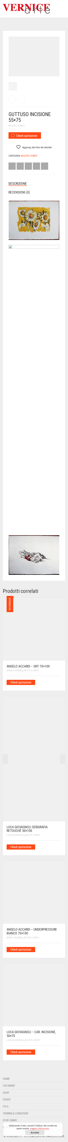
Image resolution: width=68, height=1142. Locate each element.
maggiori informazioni (39, 1128)
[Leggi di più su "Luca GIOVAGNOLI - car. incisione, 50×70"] (60, 1052)
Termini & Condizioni (15, 1113)
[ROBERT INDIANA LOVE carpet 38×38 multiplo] (12, 99)
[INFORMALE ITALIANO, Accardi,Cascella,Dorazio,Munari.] (22, 99)
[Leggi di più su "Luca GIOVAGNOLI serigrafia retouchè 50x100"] (60, 847)
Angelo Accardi (14, 670)
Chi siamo (9, 1085)
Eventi (7, 1099)
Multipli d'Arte (16, 125)
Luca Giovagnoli (15, 835)
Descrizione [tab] (17, 184)
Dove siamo (10, 1120)
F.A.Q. (6, 1106)
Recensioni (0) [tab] (19, 192)
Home (6, 1079)
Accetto (35, 1132)
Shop (6, 1092)
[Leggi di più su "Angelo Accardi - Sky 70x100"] (60, 682)
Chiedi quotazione (26, 136)
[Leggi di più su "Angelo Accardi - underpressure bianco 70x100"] (60, 949)
